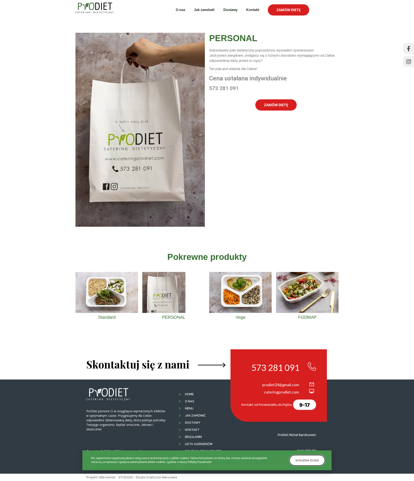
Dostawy (230, 10)
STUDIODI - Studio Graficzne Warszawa (147, 477)
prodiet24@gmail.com (280, 384)
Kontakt (252, 10)
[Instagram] (408, 61)
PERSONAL (173, 317)
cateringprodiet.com (281, 392)
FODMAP (307, 317)
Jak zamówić (204, 10)
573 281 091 (275, 367)
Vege (240, 317)
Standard (107, 317)
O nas (180, 10)
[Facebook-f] (408, 48)
